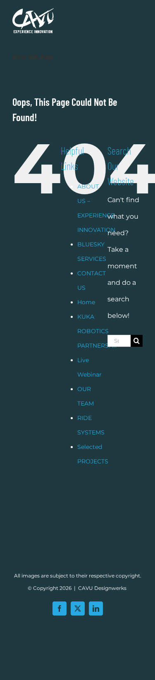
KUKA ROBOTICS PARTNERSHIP (98, 331)
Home (86, 302)
